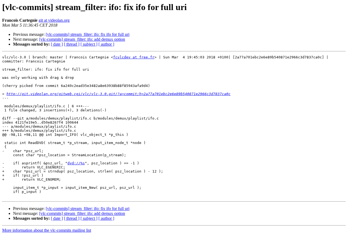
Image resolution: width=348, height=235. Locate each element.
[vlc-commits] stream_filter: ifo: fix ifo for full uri (87, 34)
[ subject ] (88, 44)
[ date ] (57, 44)
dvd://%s (76, 163)
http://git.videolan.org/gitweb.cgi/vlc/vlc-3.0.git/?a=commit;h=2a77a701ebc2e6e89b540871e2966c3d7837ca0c (119, 94)
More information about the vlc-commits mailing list (46, 230)
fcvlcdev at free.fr (133, 57)
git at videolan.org (54, 20)
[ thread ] (71, 44)
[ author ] (106, 44)
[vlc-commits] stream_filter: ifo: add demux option (82, 39)
